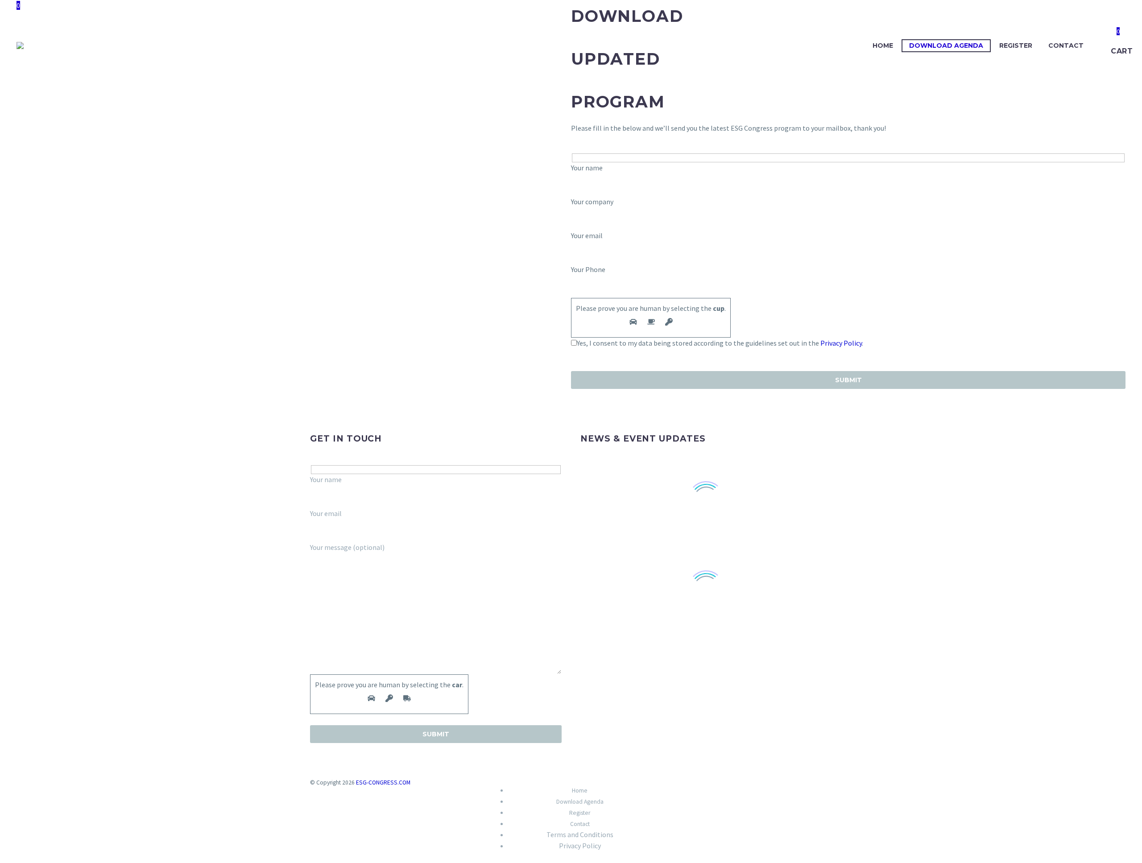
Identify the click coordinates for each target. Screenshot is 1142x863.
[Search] (1100, 45)
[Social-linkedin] (681, 788)
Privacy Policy (841, 343)
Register (1015, 45)
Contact (1066, 45)
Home (883, 45)
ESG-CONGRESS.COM (383, 782)
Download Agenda (946, 45)
